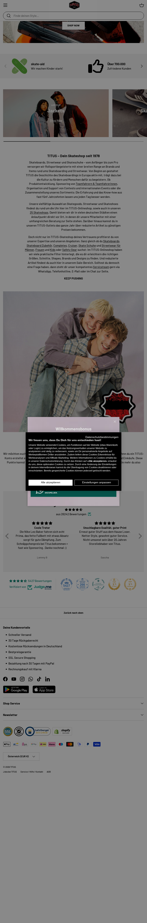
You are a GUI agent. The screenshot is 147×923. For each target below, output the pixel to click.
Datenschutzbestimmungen (101, 437)
